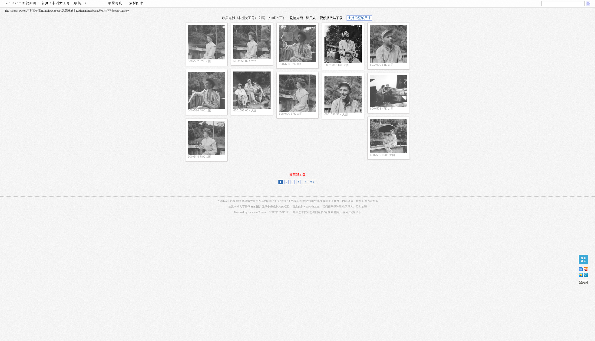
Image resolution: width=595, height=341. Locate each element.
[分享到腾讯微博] (585, 275)
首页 (45, 3)
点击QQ (350, 212)
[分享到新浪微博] (585, 269)
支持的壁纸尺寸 (359, 18)
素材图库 (136, 3)
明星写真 (115, 3)
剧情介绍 (296, 18)
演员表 (311, 18)
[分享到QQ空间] (580, 275)
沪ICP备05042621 (279, 212)
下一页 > (309, 182)
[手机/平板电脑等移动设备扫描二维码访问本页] (583, 259)
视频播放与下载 (331, 18)
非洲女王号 (61, 3)
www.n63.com (258, 212)
